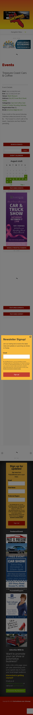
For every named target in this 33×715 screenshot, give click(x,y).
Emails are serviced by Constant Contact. (12, 368)
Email (5, 352)
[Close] (30, 337)
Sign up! (16, 374)
